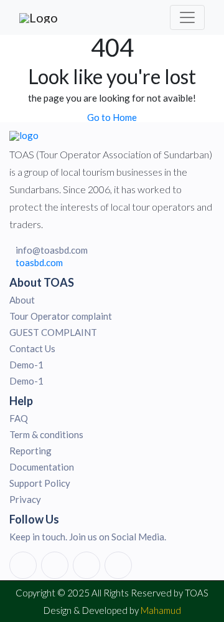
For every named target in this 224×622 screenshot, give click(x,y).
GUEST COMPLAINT (53, 332)
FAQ (18, 418)
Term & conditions (46, 434)
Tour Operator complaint (60, 316)
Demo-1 (26, 364)
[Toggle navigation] (187, 17)
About (22, 299)
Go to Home (112, 117)
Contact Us (32, 348)
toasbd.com (39, 262)
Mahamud (161, 610)
